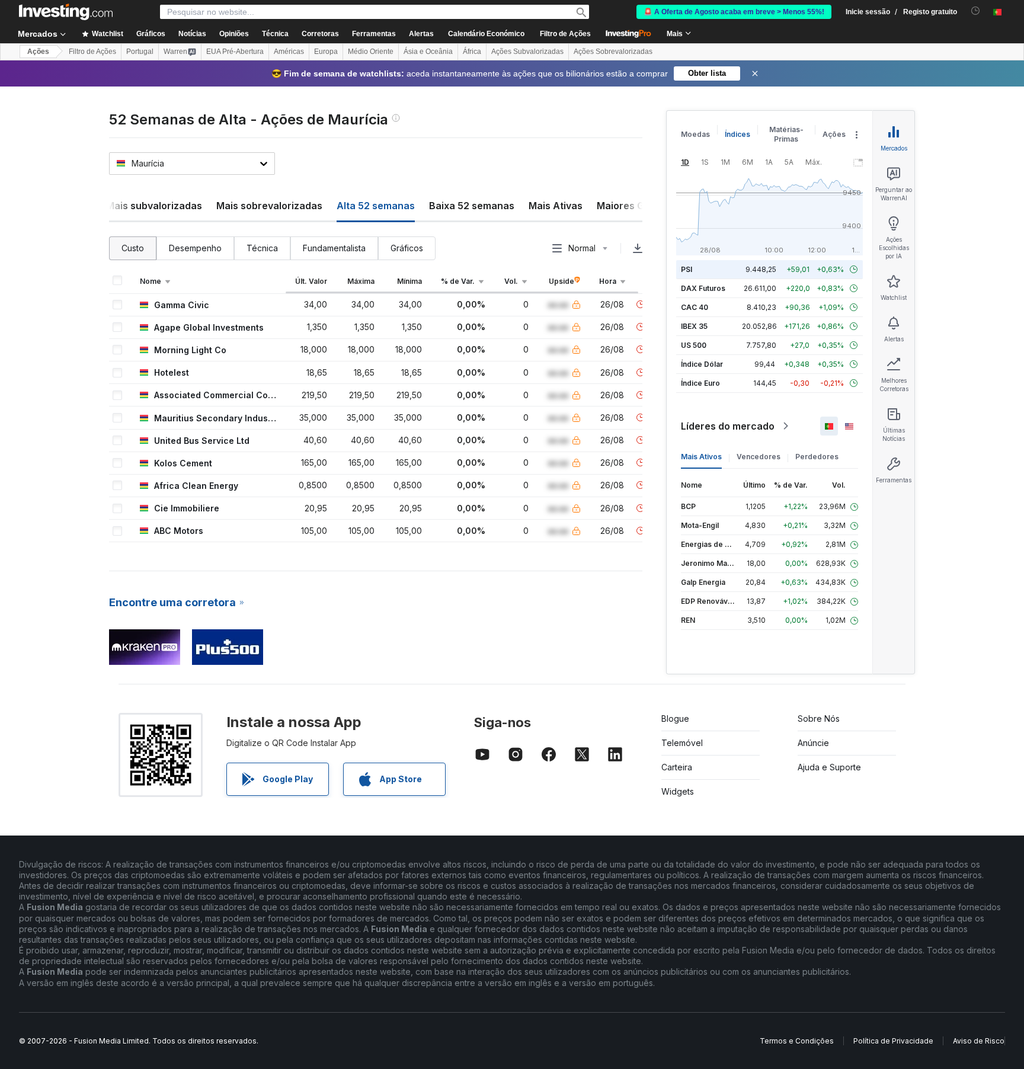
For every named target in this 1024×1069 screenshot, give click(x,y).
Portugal (139, 51)
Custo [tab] (132, 248)
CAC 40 (694, 307)
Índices (737, 134)
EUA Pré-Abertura (235, 51)
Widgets (677, 791)
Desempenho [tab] (195, 248)
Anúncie (813, 743)
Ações (38, 51)
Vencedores (758, 456)
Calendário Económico (486, 34)
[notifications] (976, 11)
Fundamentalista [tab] (334, 248)
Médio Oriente (370, 51)
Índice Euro (700, 383)
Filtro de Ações (565, 34)
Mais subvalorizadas (154, 206)
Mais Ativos (701, 456)
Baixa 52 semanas (471, 206)
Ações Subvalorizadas (527, 51)
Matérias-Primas (786, 134)
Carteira (676, 767)
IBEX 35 (694, 326)
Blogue (675, 718)
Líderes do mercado (728, 426)
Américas (289, 51)
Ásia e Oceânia (428, 51)
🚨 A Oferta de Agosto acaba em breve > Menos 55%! (734, 12)
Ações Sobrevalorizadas (613, 51)
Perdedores (817, 456)
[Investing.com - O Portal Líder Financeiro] (66, 12)
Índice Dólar (702, 364)
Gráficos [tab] (407, 248)
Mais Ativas (556, 206)
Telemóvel (682, 743)
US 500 (693, 345)
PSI (686, 269)
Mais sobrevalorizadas (269, 206)
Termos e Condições (797, 1040)
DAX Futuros (703, 288)
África (472, 51)
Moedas (695, 134)
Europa (326, 51)
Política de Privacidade (893, 1040)
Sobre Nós (819, 718)
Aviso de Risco (978, 1040)
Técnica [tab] (262, 248)
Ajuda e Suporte (829, 767)
